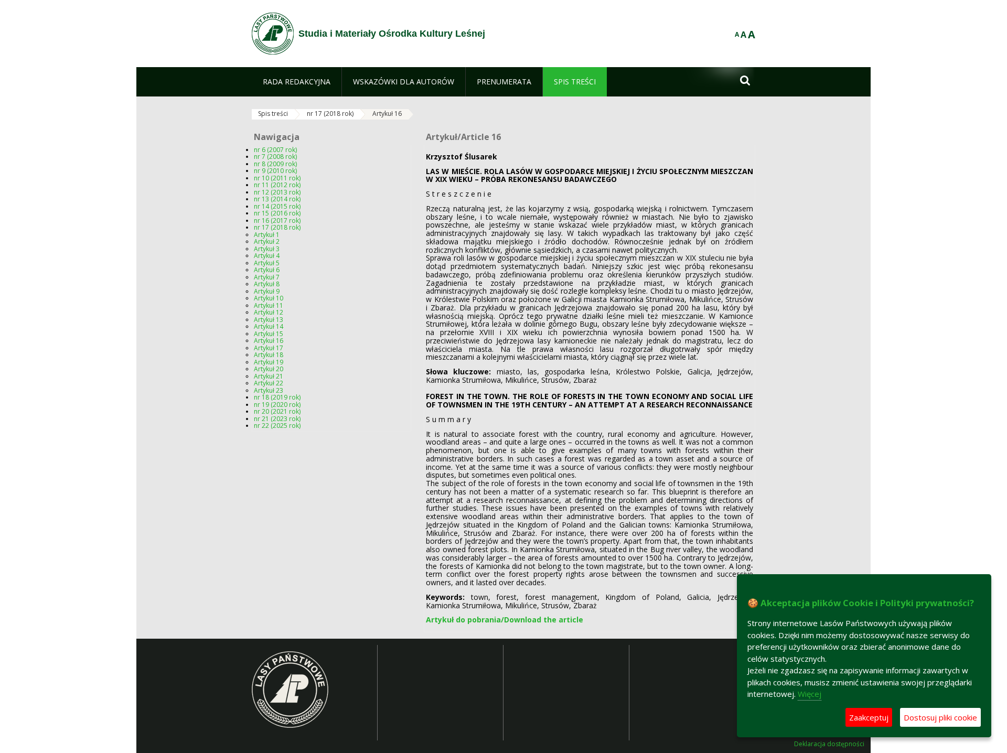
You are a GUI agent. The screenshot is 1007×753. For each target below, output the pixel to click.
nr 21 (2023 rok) (277, 418)
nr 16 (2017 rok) (277, 220)
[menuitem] (296, 81)
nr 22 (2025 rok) (277, 425)
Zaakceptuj (868, 717)
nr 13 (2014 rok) (277, 199)
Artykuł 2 (267, 241)
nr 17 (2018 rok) (330, 113)
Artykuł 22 (268, 383)
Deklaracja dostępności (829, 744)
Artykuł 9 (267, 291)
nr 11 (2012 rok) (277, 184)
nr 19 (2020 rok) (277, 404)
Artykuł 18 (268, 354)
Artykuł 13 (268, 319)
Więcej (809, 694)
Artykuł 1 (267, 234)
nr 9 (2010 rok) (275, 170)
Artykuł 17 (268, 347)
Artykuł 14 (268, 326)
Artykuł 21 (268, 376)
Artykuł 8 (267, 283)
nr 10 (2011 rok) (277, 178)
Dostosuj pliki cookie (940, 717)
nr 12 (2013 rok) (277, 192)
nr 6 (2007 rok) (275, 149)
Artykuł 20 (268, 368)
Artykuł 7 (267, 277)
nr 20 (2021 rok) (277, 411)
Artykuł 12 (268, 312)
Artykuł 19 (268, 362)
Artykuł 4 (267, 255)
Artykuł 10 (268, 298)
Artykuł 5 (267, 263)
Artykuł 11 (268, 305)
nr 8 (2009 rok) (275, 163)
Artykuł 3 (267, 248)
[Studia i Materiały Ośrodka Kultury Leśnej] (273, 34)
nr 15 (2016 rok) (277, 213)
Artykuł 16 (387, 113)
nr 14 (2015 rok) (277, 206)
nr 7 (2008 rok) (275, 156)
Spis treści (273, 113)
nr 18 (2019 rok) (277, 397)
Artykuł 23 (268, 390)
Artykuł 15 (268, 333)
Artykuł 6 (267, 269)
